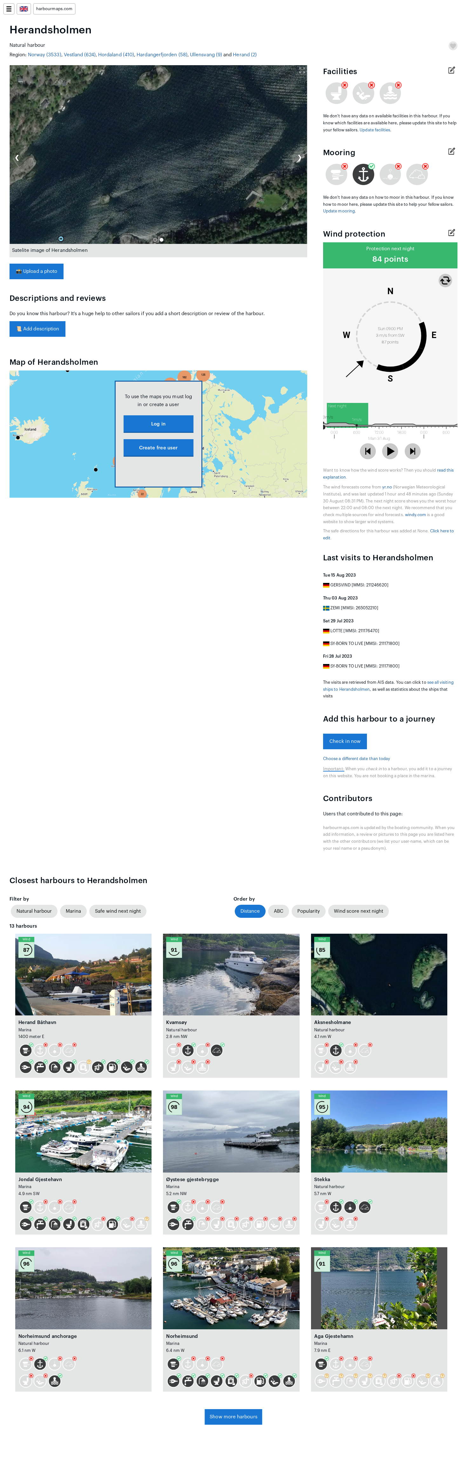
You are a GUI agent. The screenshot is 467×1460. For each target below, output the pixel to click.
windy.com (415, 515)
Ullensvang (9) (206, 54)
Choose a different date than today (356, 759)
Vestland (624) (80, 54)
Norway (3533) (44, 54)
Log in (158, 424)
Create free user (158, 448)
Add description (37, 329)
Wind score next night (358, 911)
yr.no (387, 487)
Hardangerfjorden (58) (162, 54)
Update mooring (339, 211)
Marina (73, 911)
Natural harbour (34, 911)
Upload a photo (36, 271)
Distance (250, 911)
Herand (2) (245, 54)
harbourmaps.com (54, 9)
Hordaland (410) (116, 54)
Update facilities (375, 130)
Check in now (345, 741)
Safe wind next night (118, 911)
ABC (278, 911)
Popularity (308, 911)
